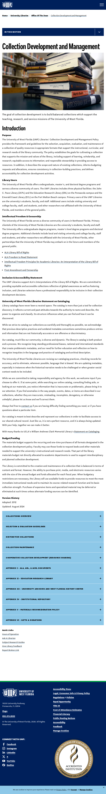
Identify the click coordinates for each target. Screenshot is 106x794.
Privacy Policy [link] (61, 790)
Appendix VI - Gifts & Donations (24, 620)
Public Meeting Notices (64, 718)
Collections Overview (18, 516)
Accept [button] (74, 790)
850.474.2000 (8, 716)
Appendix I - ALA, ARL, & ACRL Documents (28, 568)
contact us (26, 406)
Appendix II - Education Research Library (29, 578)
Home (5, 15)
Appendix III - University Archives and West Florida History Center (44, 589)
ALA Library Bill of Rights (16, 252)
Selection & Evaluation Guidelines (25, 526)
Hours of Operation (10, 634)
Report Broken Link (10, 650)
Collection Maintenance (20, 547)
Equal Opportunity (62, 701)
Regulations (58, 697)
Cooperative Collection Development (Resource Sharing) (38, 557)
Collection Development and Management (68, 15)
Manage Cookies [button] (86, 790)
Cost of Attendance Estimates (67, 710)
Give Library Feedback (12, 646)
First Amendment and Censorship (21, 270)
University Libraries (19, 15)
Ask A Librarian (8, 638)
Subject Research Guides (13, 642)
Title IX (56, 705)
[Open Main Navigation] (102, 5)
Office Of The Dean (39, 15)
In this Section (12, 32)
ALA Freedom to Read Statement (21, 257)
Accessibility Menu (62, 689)
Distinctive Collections (20, 537)
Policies (70, 697)
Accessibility (59, 722)
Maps (4, 711)
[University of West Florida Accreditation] (74, 759)
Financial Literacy (61, 714)
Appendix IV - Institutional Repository (28, 599)
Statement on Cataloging (86, 431)
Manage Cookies (61, 730)
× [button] (104, 787)
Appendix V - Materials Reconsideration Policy (33, 609)
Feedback (57, 726)
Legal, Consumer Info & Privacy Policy (71, 693)
